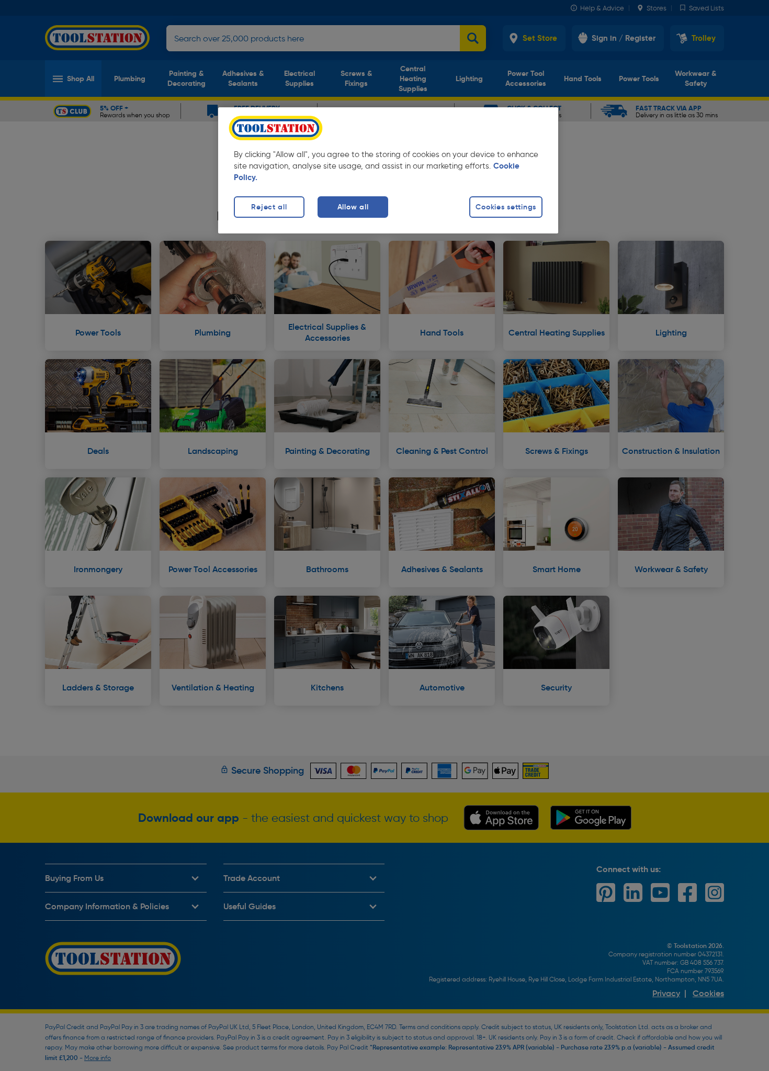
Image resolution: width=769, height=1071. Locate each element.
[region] (388, 170)
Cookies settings (506, 206)
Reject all (269, 206)
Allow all (352, 206)
